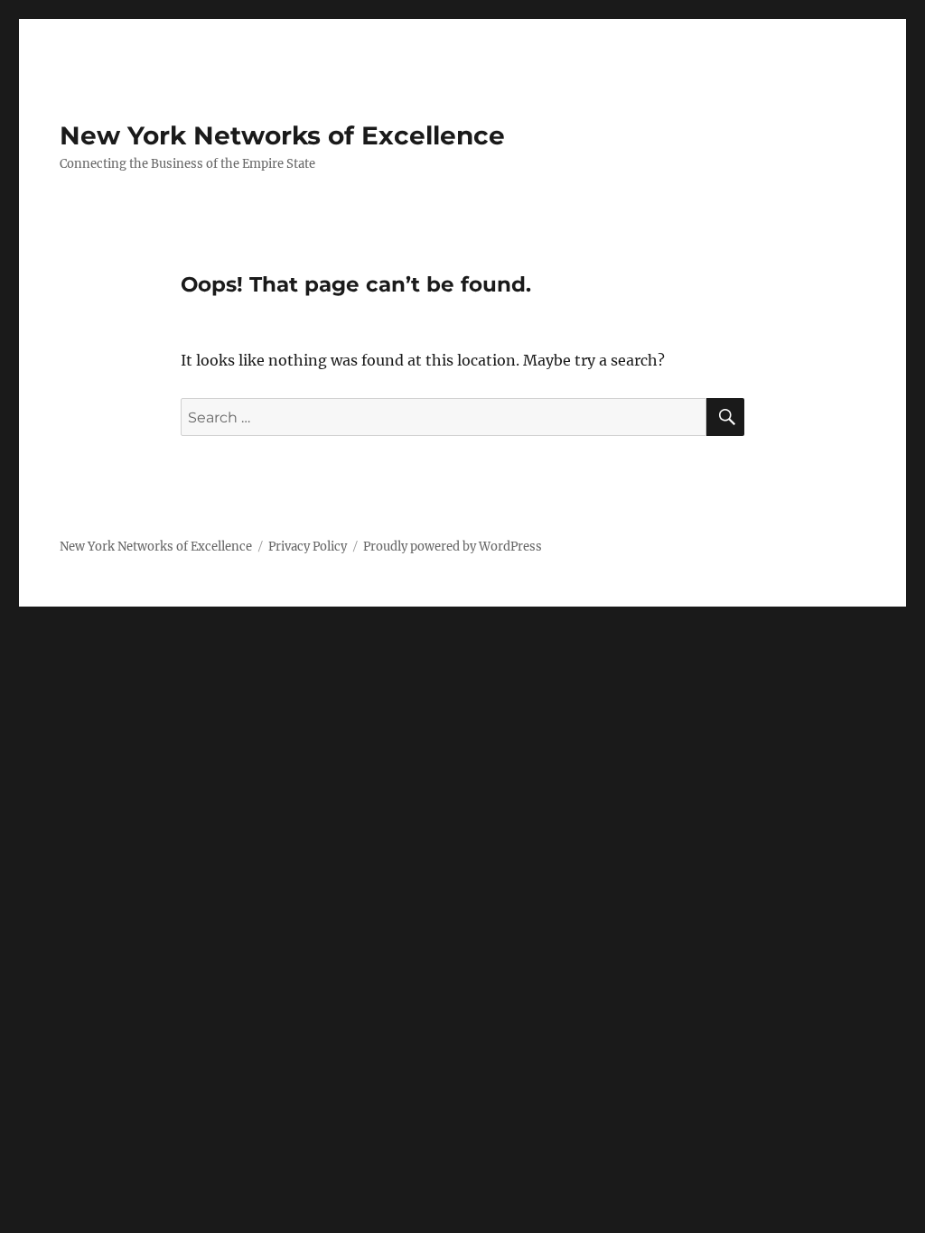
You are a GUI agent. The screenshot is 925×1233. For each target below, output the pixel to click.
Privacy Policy (307, 546)
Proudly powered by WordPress (452, 546)
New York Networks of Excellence (282, 135)
